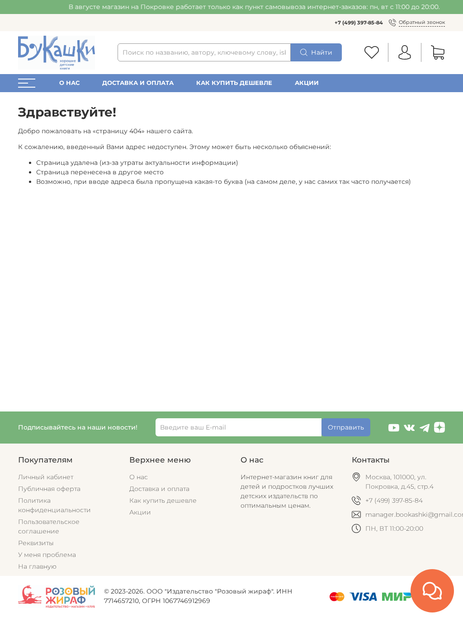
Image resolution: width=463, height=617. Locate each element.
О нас (69, 82)
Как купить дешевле (234, 82)
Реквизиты (36, 543)
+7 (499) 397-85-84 (359, 22)
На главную (37, 566)
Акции (307, 82)
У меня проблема (47, 555)
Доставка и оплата (138, 82)
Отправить (346, 427)
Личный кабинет (45, 477)
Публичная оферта (49, 489)
